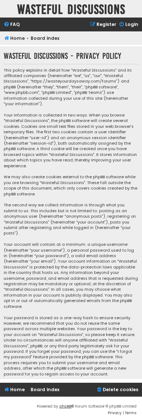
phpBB (65, 406)
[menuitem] (12, 25)
